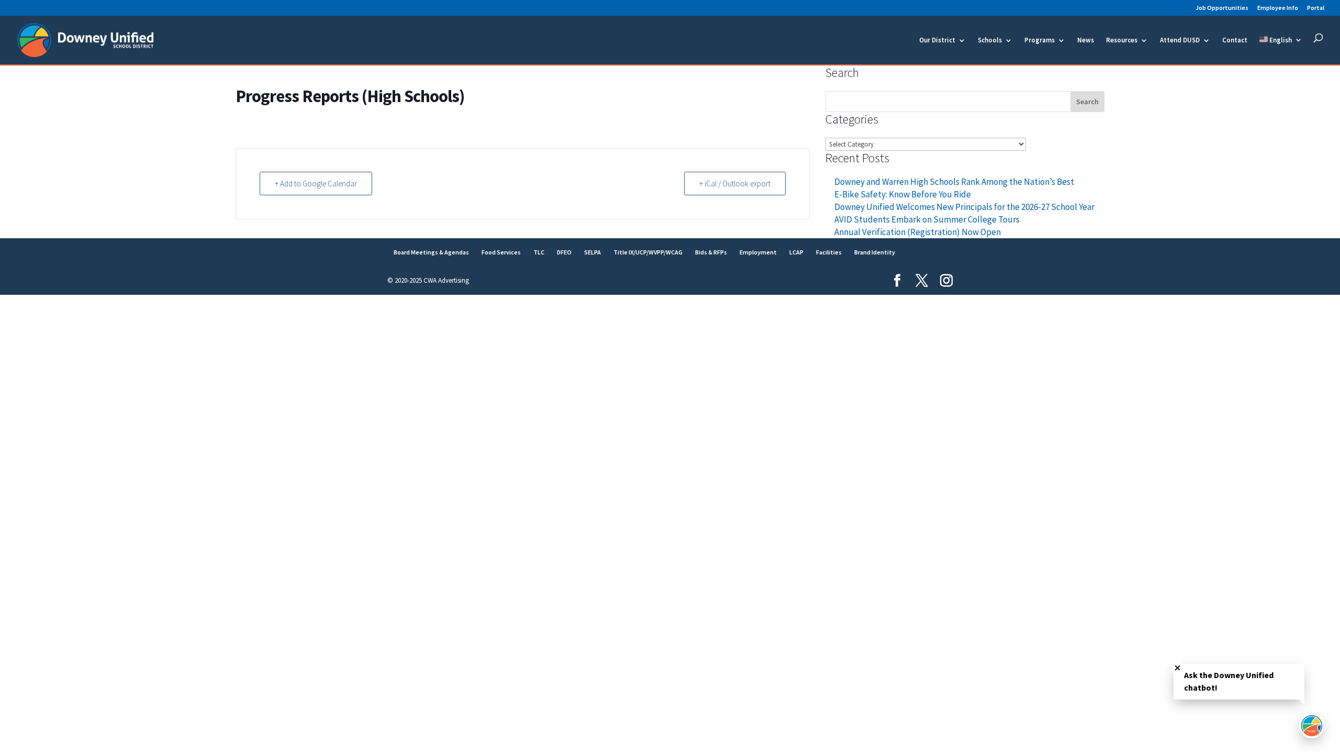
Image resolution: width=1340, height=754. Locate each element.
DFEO (564, 252)
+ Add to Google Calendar (316, 183)
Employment (758, 252)
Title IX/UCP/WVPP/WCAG (648, 252)
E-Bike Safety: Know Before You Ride (902, 194)
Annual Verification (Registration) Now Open (917, 232)
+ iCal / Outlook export (734, 183)
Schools (990, 41)
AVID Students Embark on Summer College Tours (927, 219)
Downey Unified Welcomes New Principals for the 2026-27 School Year (964, 207)
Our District (937, 41)
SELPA (592, 252)
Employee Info (1277, 8)
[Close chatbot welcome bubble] (1177, 667)
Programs (1039, 41)
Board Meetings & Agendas (431, 252)
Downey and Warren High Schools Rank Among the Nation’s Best (954, 181)
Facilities (829, 252)
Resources (1121, 41)
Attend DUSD (1180, 41)
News (1085, 41)
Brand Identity (874, 252)
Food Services (501, 252)
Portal (1315, 8)
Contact (1234, 41)
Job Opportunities (1222, 8)
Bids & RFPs (711, 252)
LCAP (796, 252)
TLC (538, 252)
